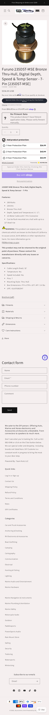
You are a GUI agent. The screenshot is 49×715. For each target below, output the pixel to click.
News (7, 504)
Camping (8, 548)
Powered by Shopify (33, 710)
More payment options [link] (24, 181)
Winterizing (9, 665)
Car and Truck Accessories (15, 525)
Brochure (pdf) (8, 297)
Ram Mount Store (12, 637)
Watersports (10, 660)
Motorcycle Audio (12, 615)
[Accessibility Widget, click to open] (45, 357)
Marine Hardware (12, 587)
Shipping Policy (11, 487)
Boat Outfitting (11, 542)
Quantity (5, 127)
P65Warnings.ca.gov (10, 242)
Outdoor (8, 620)
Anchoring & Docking (13, 531)
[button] (5, 10)
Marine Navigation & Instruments (18, 598)
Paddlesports (10, 626)
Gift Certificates (11, 509)
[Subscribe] (37, 681)
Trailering (9, 654)
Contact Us (9, 481)
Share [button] (6, 338)
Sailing (7, 643)
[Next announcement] (44, 2)
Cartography (10, 553)
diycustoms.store (20, 710)
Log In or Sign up (12, 476)
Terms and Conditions (14, 498)
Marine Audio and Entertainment (18, 581)
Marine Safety (10, 609)
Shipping (4, 105)
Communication (11, 559)
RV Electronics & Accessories (16, 536)
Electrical (9, 564)
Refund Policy (10, 492)
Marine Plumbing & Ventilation (17, 603)
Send (9, 410)
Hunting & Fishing (12, 570)
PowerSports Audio (13, 631)
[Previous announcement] (4, 2)
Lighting (8, 576)
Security (8, 648)
